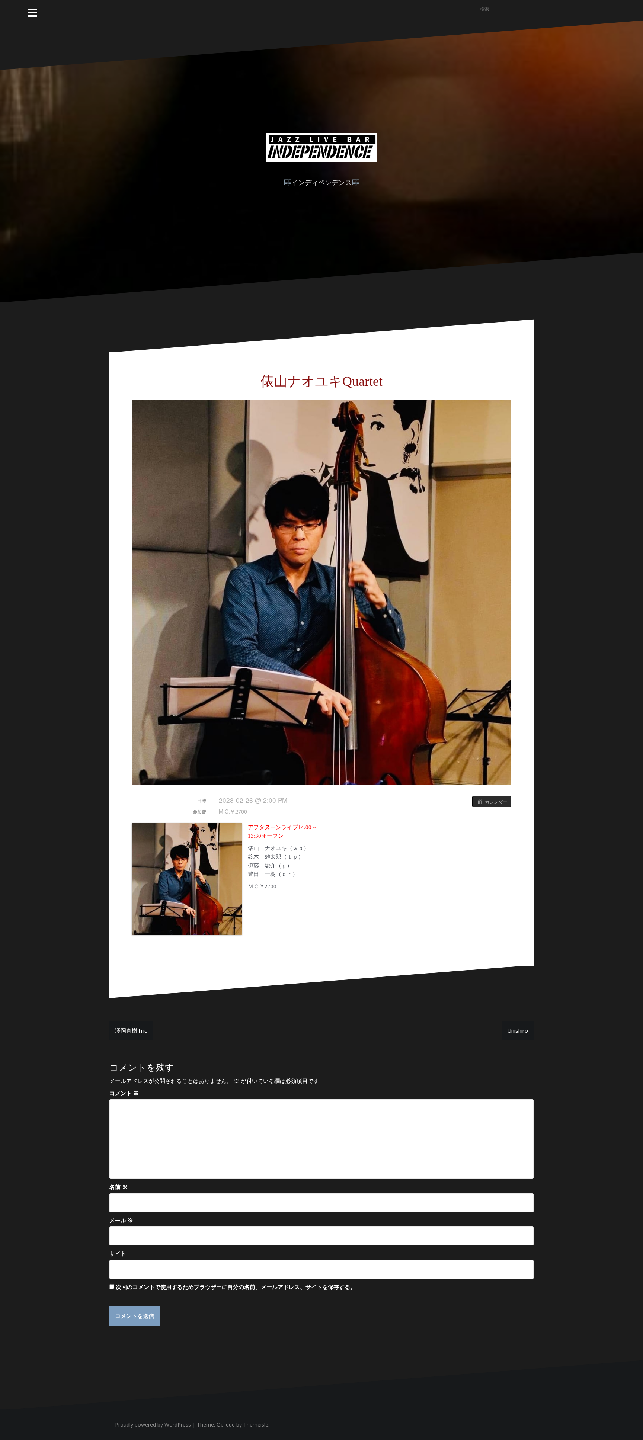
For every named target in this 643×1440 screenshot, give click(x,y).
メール (121, 1220)
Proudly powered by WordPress (153, 1424)
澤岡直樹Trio (131, 1030)
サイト (117, 1253)
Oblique (226, 1424)
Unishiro (517, 1030)
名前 (118, 1186)
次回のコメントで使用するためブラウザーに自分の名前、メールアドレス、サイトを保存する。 (236, 1286)
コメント (124, 1093)
